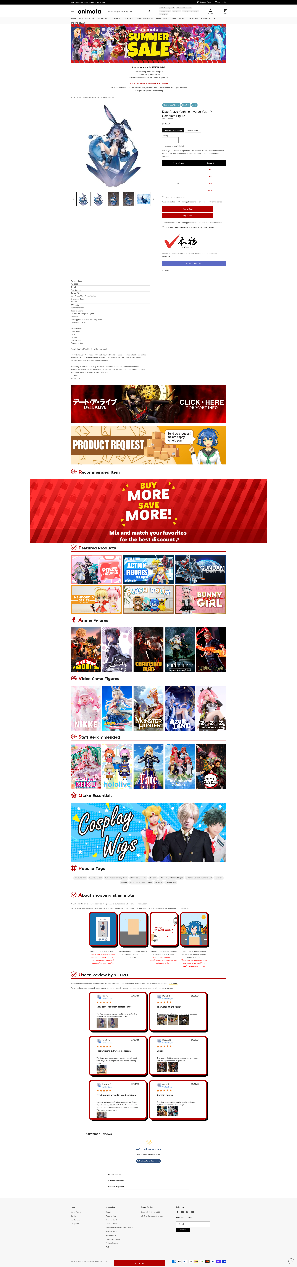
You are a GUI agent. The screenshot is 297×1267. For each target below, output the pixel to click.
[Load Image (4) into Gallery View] (129, 199)
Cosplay (74, 1216)
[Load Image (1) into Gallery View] (83, 199)
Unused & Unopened (173, 130)
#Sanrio (124, 882)
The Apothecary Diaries (191, 11)
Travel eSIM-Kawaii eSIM (150, 1212)
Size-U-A (185, 105)
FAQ (107, 1247)
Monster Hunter (165, 11)
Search (108, 1212)
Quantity (165, 135)
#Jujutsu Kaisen (95, 878)
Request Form (111, 1216)
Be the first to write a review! (148, 1161)
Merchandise (75, 1220)
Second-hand (192, 130)
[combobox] (129, 11)
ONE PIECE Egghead (167, 8)
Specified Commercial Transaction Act (120, 1227)
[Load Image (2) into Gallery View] (98, 199)
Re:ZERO (176, 11)
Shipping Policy (111, 1231)
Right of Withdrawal (113, 1239)
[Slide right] (153, 199)
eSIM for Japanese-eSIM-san (152, 1216)
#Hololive (153, 878)
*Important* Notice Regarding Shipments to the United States (189, 227)
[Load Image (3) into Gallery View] (114, 199)
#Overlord (219, 878)
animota (78, 1261)
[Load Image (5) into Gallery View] (144, 199)
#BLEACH (159, 882)
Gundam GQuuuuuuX (184, 8)
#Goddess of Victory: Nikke (141, 882)
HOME (73, 97)
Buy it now (187, 215)
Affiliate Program (112, 1243)
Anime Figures (76, 1212)
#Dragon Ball (170, 882)
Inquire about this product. (175, 197)
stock (194, 105)
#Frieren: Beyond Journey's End (199, 878)
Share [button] (167, 270)
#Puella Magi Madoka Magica (171, 878)
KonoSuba (164, 14)
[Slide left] (73, 199)
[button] (72, 11)
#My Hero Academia (138, 878)
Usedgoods (75, 1224)
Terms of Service (112, 1220)
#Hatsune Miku (80, 878)
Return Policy (111, 1235)
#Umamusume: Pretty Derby (116, 878)
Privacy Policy (111, 1224)
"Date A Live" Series (171, 105)
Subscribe (183, 1230)
